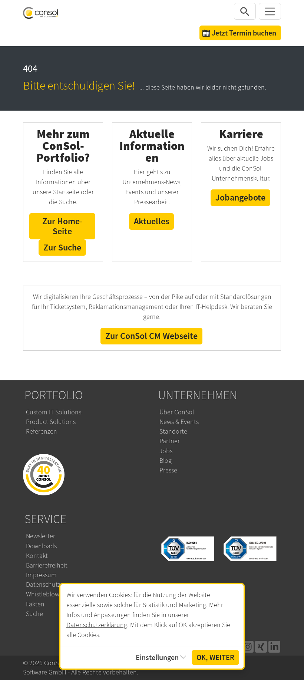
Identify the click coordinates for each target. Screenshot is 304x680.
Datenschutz (43, 584)
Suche (34, 614)
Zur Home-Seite (62, 225)
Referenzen (41, 431)
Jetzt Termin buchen (244, 33)
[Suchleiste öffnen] (245, 11)
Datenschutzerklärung (96, 625)
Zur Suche (62, 247)
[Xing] (261, 647)
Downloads (41, 546)
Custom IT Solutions (53, 412)
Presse (168, 470)
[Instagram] (248, 647)
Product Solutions (51, 422)
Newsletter (40, 536)
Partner (169, 441)
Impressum (41, 575)
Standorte (173, 431)
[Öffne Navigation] (270, 11)
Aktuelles (151, 221)
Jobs (165, 451)
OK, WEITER (215, 657)
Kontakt (37, 556)
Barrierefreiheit (46, 565)
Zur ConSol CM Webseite (151, 335)
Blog (165, 461)
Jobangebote (240, 197)
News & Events (179, 422)
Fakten (35, 604)
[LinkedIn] (274, 647)
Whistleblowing (47, 594)
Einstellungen (157, 657)
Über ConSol (176, 412)
